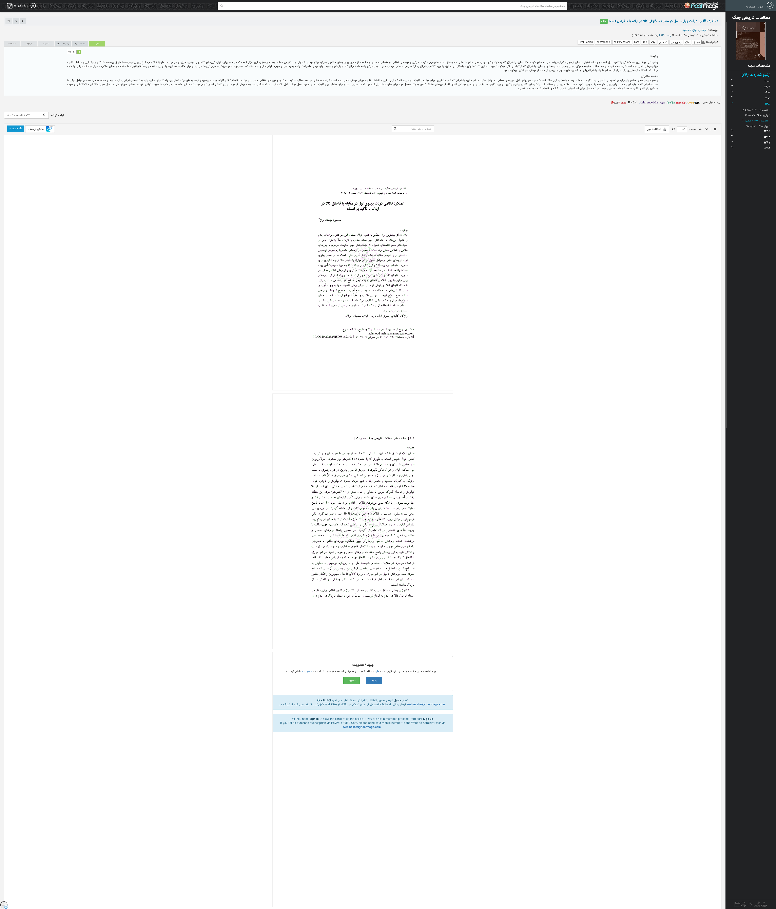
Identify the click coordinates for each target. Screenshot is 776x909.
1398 (767, 137)
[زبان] (33, 6)
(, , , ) (667, 102)
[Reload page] (673, 129)
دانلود (15, 129)
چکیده (97, 43)
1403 (767, 86)
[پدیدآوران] (750, 905)
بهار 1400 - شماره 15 (757, 126)
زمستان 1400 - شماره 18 (755, 110)
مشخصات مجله (759, 66)
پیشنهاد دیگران (63, 43)
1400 (767, 103)
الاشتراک (326, 700)
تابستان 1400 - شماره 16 (754, 121)
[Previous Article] (23, 21)
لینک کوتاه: (57, 115)
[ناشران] (743, 905)
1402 (767, 92)
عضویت (750, 6)
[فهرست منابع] (764, 905)
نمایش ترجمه (37, 129)
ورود (760, 6)
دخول (397, 700)
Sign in (314, 719)
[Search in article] (395, 129)
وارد (377, 671)
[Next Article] (16, 21)
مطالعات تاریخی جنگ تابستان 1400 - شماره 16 (694, 35)
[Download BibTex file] (632, 102)
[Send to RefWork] (618, 102)
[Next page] (706, 129)
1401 (767, 98)
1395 (767, 148)
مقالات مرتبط (80, 43)
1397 (767, 142)
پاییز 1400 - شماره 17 (756, 115)
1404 (767, 81)
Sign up (428, 719)
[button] (750, 41)
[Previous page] (700, 129)
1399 (767, 131)
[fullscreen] (715, 129)
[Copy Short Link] (45, 115)
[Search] (222, 6)
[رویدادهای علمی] (737, 905)
